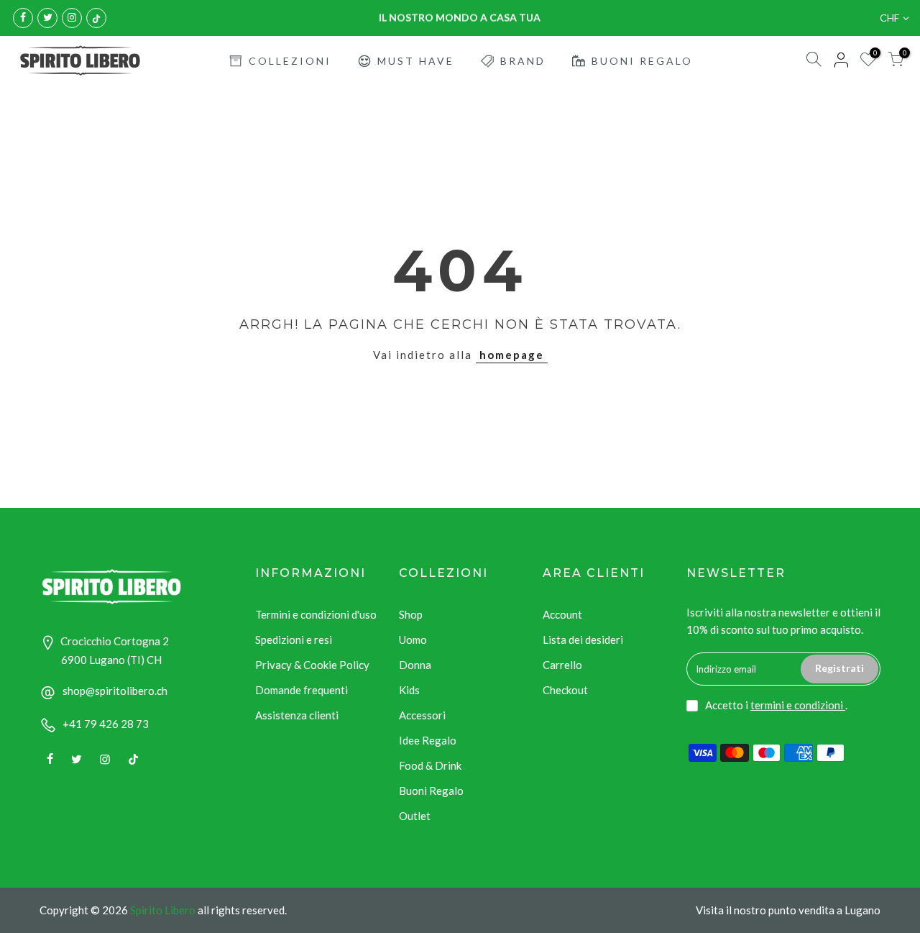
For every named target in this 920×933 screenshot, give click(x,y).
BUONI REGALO (642, 61)
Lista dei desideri (583, 639)
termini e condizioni (797, 704)
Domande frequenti (301, 689)
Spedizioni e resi (293, 639)
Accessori (422, 715)
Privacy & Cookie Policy (312, 664)
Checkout (565, 689)
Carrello (562, 664)
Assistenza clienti (297, 715)
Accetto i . (776, 704)
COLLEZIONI (290, 61)
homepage (511, 354)
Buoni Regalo (431, 790)
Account (562, 614)
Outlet (415, 815)
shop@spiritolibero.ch (115, 690)
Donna (415, 664)
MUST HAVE (415, 61)
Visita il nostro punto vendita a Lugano (788, 910)
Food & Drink (430, 765)
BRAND (523, 61)
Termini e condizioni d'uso (316, 614)
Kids (409, 689)
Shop (411, 614)
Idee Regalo (427, 740)
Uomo (413, 639)
